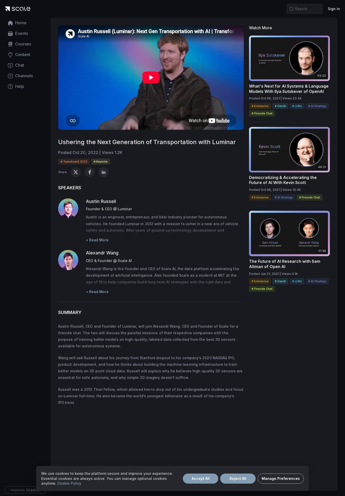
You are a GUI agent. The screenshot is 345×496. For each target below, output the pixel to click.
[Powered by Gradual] (25, 489)
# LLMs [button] (297, 106)
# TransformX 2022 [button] (74, 161)
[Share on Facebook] (90, 172)
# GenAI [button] (280, 106)
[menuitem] (25, 23)
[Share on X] (76, 172)
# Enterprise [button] (260, 106)
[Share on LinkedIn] (103, 172)
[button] (291, 9)
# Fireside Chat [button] (262, 113)
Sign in (334, 9)
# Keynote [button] (101, 161)
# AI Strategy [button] (317, 106)
